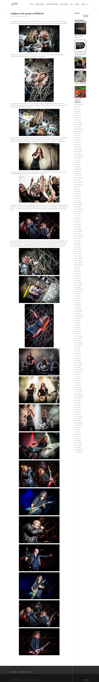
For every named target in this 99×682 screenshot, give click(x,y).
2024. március (78, 169)
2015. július (77, 400)
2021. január (78, 253)
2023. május (77, 191)
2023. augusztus (78, 184)
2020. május (77, 271)
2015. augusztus (78, 398)
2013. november (78, 445)
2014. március (78, 436)
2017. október (78, 340)
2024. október (78, 153)
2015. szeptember (79, 396)
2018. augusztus (78, 318)
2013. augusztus (78, 452)
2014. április (77, 434)
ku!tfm (15, 16)
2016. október (78, 367)
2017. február (78, 358)
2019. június (77, 296)
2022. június (77, 215)
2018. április (77, 327)
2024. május (77, 164)
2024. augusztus (78, 158)
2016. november (78, 365)
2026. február (78, 117)
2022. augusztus (78, 211)
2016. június (77, 376)
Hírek (31, 4)
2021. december (78, 229)
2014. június (77, 429)
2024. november (78, 151)
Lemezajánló (64, 4)
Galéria (83, 4)
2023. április (77, 193)
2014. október (78, 420)
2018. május (77, 325)
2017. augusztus (78, 345)
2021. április (77, 247)
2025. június (77, 135)
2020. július (77, 267)
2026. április (77, 113)
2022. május (77, 218)
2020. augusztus (78, 264)
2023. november (78, 178)
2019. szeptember (79, 289)
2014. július (77, 427)
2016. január (78, 387)
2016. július (77, 374)
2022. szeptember (79, 209)
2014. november (78, 418)
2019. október (78, 287)
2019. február (78, 305)
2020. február (78, 278)
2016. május (77, 378)
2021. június (77, 242)
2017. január (78, 360)
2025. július (77, 133)
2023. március (78, 195)
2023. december (78, 175)
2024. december (78, 149)
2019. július (77, 293)
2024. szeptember (79, 155)
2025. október (78, 126)
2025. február (78, 144)
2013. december (78, 443)
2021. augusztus (78, 238)
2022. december (78, 202)
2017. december (78, 336)
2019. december (78, 282)
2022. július (77, 213)
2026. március (78, 115)
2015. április (77, 407)
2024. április (77, 166)
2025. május (77, 137)
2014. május (77, 431)
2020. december (78, 256)
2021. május (77, 244)
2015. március (78, 409)
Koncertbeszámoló (52, 4)
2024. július (77, 160)
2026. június (77, 109)
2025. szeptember (79, 129)
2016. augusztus (78, 371)
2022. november (78, 204)
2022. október (78, 207)
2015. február (78, 411)
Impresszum (13, 672)
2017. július (77, 347)
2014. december (78, 416)
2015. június (77, 403)
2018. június (77, 322)
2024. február (78, 171)
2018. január (78, 333)
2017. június (77, 349)
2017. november (78, 338)
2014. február (78, 438)
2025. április (77, 140)
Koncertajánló (39, 4)
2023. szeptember (79, 182)
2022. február (78, 224)
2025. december (78, 122)
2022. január (78, 227)
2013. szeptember (79, 449)
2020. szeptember (79, 262)
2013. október (78, 447)
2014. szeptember (79, 423)
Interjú (77, 4)
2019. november (78, 285)
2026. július (77, 106)
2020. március (78, 276)
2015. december (78, 389)
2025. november (78, 124)
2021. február (78, 251)
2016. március (78, 383)
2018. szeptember (79, 316)
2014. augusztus (78, 425)
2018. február (78, 331)
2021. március (78, 249)
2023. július (77, 187)
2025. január (78, 146)
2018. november (78, 311)
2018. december (78, 309)
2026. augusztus (78, 104)
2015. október (78, 394)
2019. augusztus (78, 291)
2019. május (77, 298)
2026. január (78, 120)
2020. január (78, 280)
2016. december (78, 362)
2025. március (78, 142)
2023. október (78, 180)
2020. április (77, 273)
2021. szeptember (79, 235)
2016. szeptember (79, 369)
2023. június (77, 189)
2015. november (78, 391)
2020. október (78, 260)
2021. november (78, 231)
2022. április (77, 220)
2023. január (78, 200)
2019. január (78, 307)
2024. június (77, 162)
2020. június (77, 269)
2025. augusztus (78, 131)
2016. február (78, 385)
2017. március (78, 356)
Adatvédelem (21, 672)
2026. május (77, 111)
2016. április (77, 380)
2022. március (78, 222)
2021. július (77, 240)
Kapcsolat (29, 672)
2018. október (78, 313)
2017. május (77, 351)
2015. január (78, 414)
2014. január (78, 440)
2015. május (77, 405)
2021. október (78, 233)
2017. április (77, 354)
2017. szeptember (79, 342)
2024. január (78, 173)
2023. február (78, 198)
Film (71, 4)
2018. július (77, 320)
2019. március (78, 302)
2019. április (77, 300)
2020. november (78, 258)
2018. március (78, 329)
